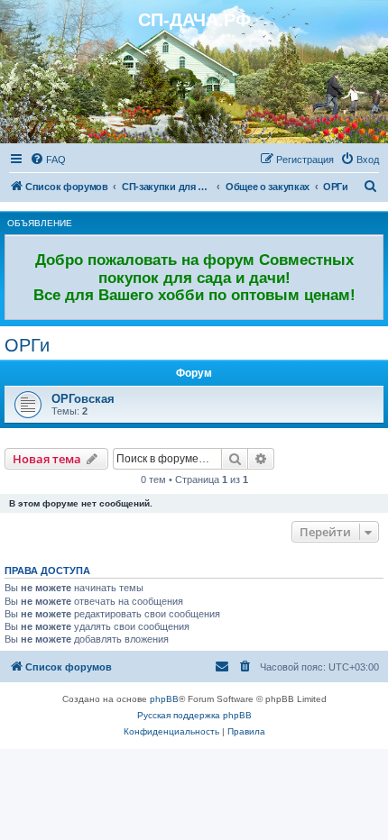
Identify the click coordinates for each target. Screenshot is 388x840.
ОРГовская (83, 399)
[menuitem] (48, 159)
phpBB (164, 699)
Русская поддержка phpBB (194, 715)
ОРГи (27, 345)
